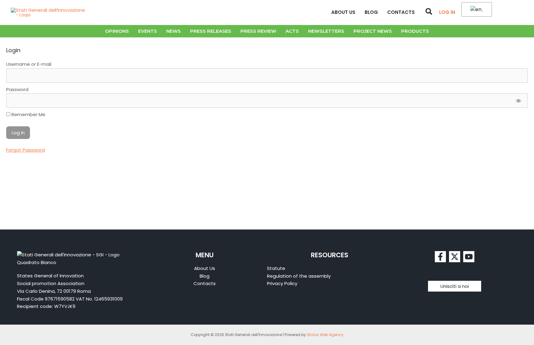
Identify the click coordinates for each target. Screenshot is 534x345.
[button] (429, 12)
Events (147, 31)
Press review (258, 31)
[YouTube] (468, 256)
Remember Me (27, 114)
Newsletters (326, 31)
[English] (475, 10)
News (173, 31)
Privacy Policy (282, 283)
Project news (373, 31)
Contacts (401, 12)
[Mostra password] (518, 100)
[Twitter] (454, 256)
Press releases (210, 31)
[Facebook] (440, 256)
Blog (371, 12)
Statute (276, 268)
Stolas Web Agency (325, 334)
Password (17, 89)
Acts (292, 31)
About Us (343, 12)
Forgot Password (25, 150)
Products (415, 31)
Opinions (117, 31)
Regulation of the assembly (299, 276)
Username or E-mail (28, 64)
